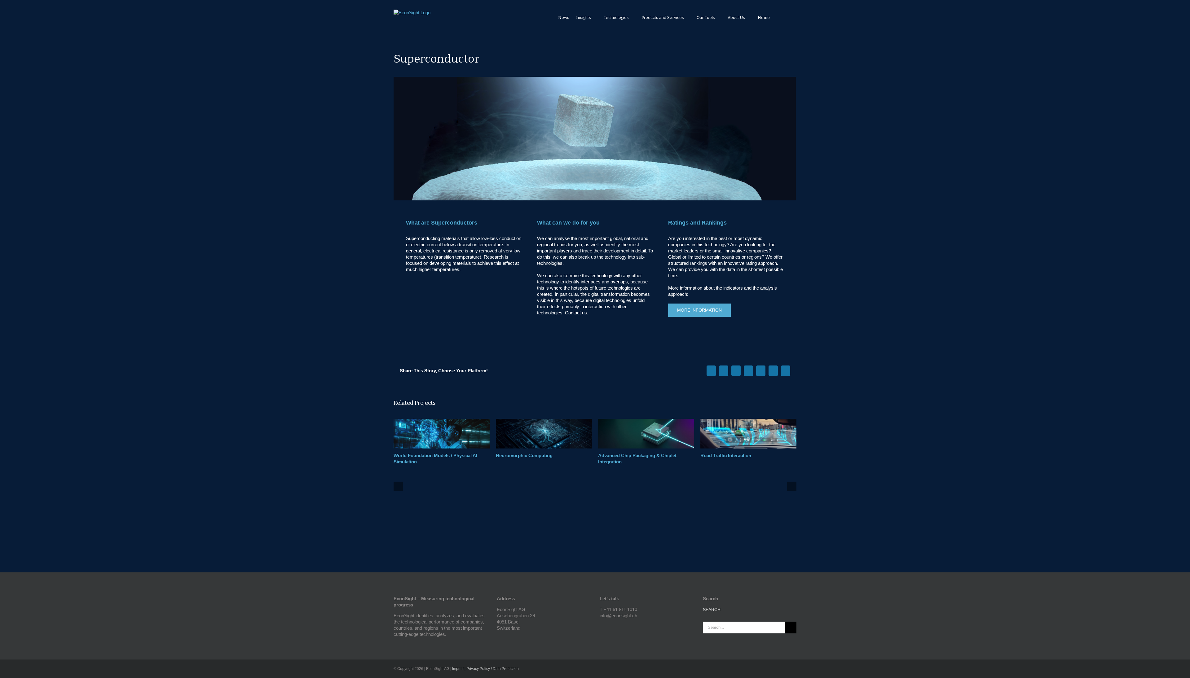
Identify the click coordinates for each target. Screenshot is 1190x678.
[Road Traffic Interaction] (748, 421)
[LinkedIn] (610, 626)
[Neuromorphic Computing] (544, 421)
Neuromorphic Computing (524, 455)
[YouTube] (601, 626)
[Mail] (618, 626)
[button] (788, 17)
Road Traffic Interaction (725, 455)
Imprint (458, 669)
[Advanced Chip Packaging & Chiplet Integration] (646, 421)
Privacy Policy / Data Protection (492, 669)
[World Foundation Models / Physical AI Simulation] (442, 421)
